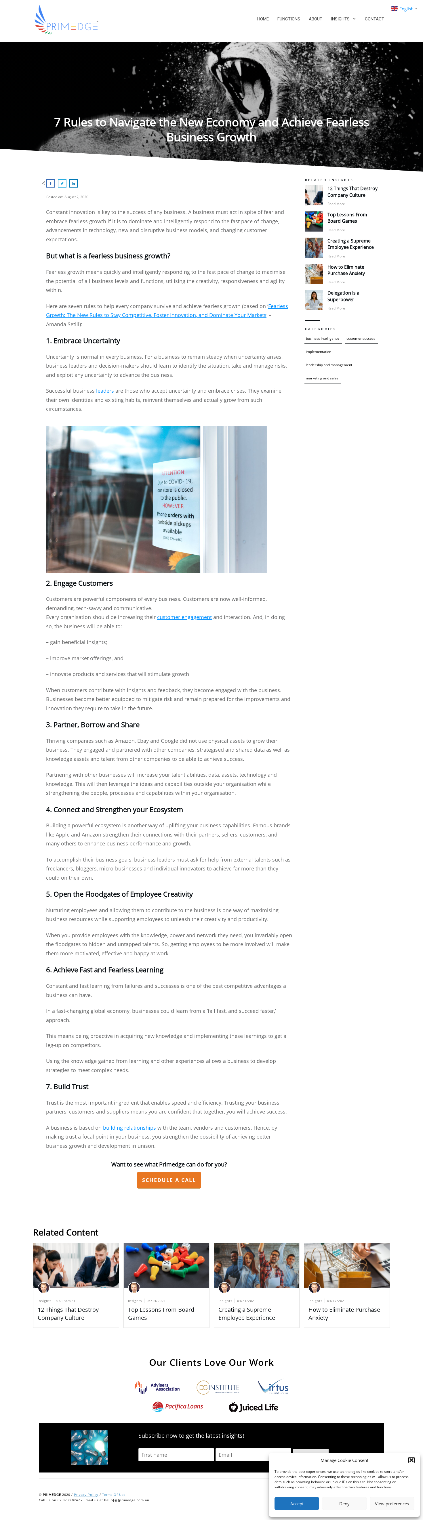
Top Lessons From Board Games (347, 217)
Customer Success (360, 338)
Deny (344, 1503)
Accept (297, 1503)
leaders (105, 390)
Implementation (318, 351)
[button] (411, 1460)
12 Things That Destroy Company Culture (352, 191)
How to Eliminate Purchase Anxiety (346, 270)
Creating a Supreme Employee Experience (350, 244)
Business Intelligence (322, 338)
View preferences (392, 1503)
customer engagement (184, 617)
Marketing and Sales (322, 378)
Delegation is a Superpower (343, 296)
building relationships (129, 1127)
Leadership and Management (329, 364)
